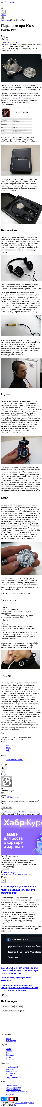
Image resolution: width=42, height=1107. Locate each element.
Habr (14, 1105)
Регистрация (11, 1041)
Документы (10, 1073)
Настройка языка (8, 1103)
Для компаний (11, 1071)
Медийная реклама (13, 1088)
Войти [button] (3, 15)
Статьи (8, 1049)
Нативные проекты (13, 1090)
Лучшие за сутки (8, 1006)
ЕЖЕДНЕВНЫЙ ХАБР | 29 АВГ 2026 (16, 874)
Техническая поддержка (24, 1103)
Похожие (19, 1006)
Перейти (5, 869)
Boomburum (5, 20)
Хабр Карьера (10, 812)
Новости (9, 1051)
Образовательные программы (17, 1092)
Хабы (8, 1053)
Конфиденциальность (14, 1078)
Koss (20, 98)
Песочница (10, 1059)
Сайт (3, 812)
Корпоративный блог (14, 1085)
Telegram (35, 812)
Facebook (19, 812)
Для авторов (10, 1069)
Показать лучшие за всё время (13, 1011)
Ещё (8, 996)
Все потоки (9, 2)
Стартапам (10, 1094)
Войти (8, 1039)
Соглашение (10, 1075)
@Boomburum (13, 797)
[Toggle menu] (2, 2)
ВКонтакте (27, 812)
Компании (10, 1055)
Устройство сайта (12, 1067)
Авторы (9, 1057)
